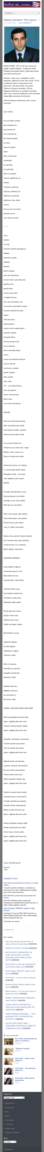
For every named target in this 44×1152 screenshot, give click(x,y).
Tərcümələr (9, 1120)
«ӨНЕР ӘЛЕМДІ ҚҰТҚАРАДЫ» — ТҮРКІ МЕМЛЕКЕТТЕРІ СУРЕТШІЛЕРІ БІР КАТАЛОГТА (21, 1016)
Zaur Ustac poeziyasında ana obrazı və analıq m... (26, 1040)
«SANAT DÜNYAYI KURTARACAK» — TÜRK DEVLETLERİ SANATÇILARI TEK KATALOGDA (20, 1007)
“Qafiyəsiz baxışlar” (22, 1048)
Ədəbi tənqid (10, 1128)
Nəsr (7, 1112)
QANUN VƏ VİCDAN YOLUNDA (17, 948)
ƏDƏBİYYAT (27, 23)
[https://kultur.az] (22, 6)
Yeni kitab (9, 1124)
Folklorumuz (10, 1108)
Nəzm (20, 23)
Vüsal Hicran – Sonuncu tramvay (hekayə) (20, 978)
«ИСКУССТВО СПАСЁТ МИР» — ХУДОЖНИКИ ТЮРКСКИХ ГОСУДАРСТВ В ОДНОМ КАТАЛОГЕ (21, 1025)
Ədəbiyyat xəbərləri (12, 1132)
